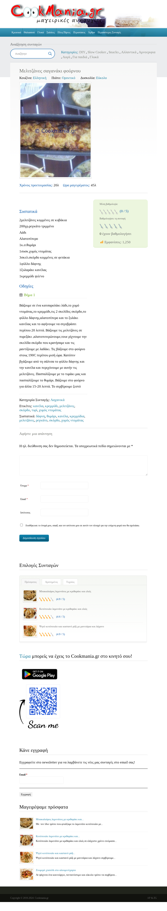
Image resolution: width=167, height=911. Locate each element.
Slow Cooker (97, 52)
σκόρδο (24, 410)
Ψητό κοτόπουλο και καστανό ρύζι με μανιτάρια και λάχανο (71, 626)
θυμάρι (51, 416)
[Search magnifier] (50, 54)
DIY (82, 52)
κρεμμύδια (77, 416)
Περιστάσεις (79, 32)
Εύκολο (101, 78)
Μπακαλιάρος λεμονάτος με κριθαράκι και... (60, 819)
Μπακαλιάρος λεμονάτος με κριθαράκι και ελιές (65, 591)
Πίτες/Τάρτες (64, 32)
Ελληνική (39, 78)
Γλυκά (40, 32)
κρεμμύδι (51, 406)
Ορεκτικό (68, 78)
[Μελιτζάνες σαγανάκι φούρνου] (55, 130)
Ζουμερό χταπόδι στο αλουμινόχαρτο (56, 870)
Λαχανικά (58, 400)
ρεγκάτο (41, 420)
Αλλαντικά (128, 52)
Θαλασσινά (29, 32)
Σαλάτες (51, 32)
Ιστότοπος (25, 512)
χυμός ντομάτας (50, 410)
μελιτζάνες (66, 406)
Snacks (114, 52)
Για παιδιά (80, 57)
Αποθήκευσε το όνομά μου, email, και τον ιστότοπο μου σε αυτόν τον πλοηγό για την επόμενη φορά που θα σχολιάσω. (82, 525)
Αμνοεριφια (147, 52)
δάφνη (40, 416)
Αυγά (66, 57)
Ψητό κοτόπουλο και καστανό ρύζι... (55, 853)
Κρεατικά (16, 32)
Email (24, 499)
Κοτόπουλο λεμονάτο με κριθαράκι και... (58, 836)
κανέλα (38, 406)
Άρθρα (91, 32)
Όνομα (24, 485)
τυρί (34, 410)
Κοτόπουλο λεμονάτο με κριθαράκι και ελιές (63, 608)
